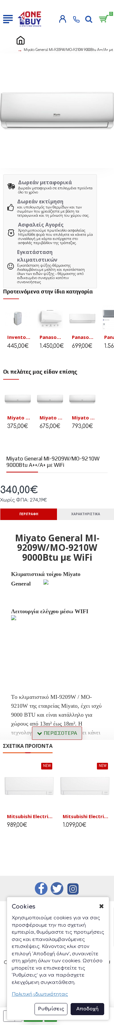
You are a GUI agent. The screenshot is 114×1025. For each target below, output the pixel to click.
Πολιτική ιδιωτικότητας (40, 994)
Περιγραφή (28, 514)
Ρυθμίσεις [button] (51, 1009)
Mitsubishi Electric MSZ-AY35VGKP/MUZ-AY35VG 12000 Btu (86, 816)
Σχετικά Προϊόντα (28, 746)
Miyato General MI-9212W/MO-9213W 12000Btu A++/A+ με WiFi (19, 418)
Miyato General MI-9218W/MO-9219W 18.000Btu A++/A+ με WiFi (51, 418)
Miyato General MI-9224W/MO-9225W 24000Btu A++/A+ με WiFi (83, 418)
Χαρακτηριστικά (85, 514)
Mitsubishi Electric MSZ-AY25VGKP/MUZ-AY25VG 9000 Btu (30, 816)
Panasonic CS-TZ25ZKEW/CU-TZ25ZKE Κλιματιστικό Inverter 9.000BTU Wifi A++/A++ (83, 337)
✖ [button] (101, 906)
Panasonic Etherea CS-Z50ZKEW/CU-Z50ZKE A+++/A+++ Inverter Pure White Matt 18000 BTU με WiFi (51, 337)
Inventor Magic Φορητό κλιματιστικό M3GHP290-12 (19, 337)
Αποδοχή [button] (87, 1009)
